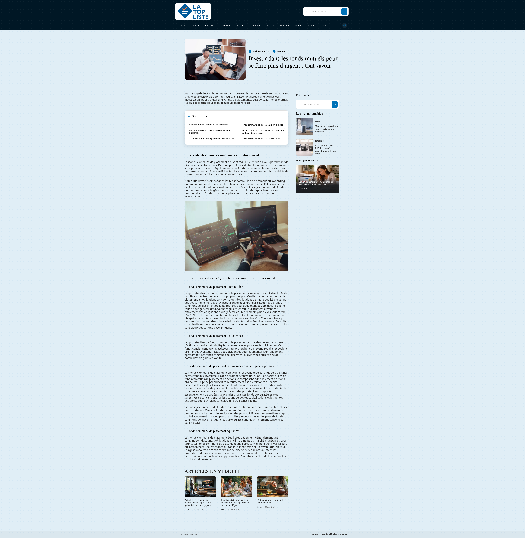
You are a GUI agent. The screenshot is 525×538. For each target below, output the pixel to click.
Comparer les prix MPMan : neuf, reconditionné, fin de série (325, 149)
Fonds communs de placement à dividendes (262, 124)
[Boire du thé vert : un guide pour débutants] (272, 486)
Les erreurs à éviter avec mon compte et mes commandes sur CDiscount (316, 183)
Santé (260, 507)
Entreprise (319, 141)
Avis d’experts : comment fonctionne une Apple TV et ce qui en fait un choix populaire (199, 502)
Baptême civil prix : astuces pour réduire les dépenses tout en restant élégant (235, 502)
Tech (187, 509)
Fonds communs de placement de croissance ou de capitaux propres (262, 131)
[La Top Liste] (193, 11)
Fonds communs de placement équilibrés (260, 138)
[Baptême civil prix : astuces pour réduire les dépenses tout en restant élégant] (236, 486)
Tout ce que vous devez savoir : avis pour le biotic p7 (326, 128)
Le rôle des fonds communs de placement (209, 124)
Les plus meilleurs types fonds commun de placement (209, 131)
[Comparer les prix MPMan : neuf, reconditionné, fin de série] (304, 147)
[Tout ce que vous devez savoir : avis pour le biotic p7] (304, 126)
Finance (281, 51)
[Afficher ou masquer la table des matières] (246, 116)
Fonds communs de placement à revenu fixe (213, 138)
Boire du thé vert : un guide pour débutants (270, 501)
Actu (223, 509)
